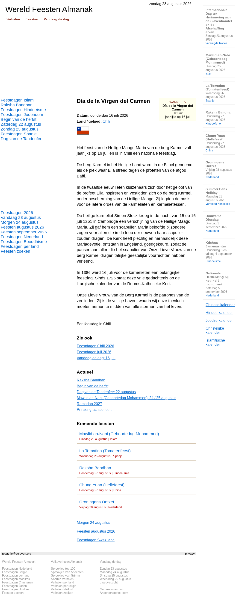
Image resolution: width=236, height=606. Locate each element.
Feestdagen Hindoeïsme (23, 109)
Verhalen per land (62, 582)
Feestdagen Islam (17, 100)
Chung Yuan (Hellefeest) (101, 487)
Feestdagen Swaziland (96, 540)
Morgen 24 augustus (19, 222)
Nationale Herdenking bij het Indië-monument (217, 284)
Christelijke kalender (215, 330)
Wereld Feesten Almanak (18, 561)
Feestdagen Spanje (19, 134)
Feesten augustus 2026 (22, 227)
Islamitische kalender (215, 342)
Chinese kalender (220, 305)
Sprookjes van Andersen (67, 572)
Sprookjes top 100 (63, 568)
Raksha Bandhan (16, 105)
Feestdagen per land (20, 246)
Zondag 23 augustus (19, 129)
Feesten (32, 19)
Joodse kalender (219, 320)
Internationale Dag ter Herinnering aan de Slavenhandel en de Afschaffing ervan (219, 26)
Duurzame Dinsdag (216, 223)
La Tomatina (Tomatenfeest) (105, 453)
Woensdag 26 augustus (115, 579)
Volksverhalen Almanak (66, 561)
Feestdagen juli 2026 (94, 352)
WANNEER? (177, 102)
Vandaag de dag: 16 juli (96, 358)
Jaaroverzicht (109, 582)
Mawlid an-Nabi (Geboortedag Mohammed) (119, 436)
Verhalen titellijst (62, 589)
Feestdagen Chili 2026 (95, 346)
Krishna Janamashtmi (219, 252)
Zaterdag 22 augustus (21, 124)
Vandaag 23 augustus (21, 217)
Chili (106, 121)
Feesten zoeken (15, 251)
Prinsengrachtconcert (94, 410)
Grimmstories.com (112, 589)
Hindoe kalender (219, 313)
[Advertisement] (98, 58)
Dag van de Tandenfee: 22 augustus (106, 392)
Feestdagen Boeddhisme (24, 241)
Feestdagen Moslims (16, 579)
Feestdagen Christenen (17, 582)
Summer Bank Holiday (218, 196)
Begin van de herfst (18, 119)
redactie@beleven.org (16, 553)
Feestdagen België (14, 572)
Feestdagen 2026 (17, 212)
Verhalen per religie (63, 586)
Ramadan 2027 (89, 404)
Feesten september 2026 (24, 232)
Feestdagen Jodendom (22, 114)
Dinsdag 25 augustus (114, 575)
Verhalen (13, 19)
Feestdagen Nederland (22, 237)
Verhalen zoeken (62, 592)
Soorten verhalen (62, 579)
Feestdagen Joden (14, 586)
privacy (190, 553)
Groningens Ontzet (100, 504)
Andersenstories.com (114, 592)
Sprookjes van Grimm (65, 575)
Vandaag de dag (56, 19)
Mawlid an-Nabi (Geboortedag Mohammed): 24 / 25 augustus (126, 398)
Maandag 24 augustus (114, 572)
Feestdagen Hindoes (16, 589)
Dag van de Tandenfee (21, 138)
